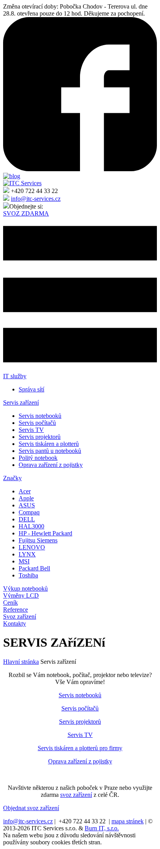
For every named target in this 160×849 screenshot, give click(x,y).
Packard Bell (34, 568)
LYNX (27, 554)
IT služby (14, 376)
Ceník (10, 602)
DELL (27, 519)
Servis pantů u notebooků (50, 450)
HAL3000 (31, 526)
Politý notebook (38, 457)
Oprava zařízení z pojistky (51, 464)
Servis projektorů (40, 436)
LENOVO (32, 547)
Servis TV (31, 429)
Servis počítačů (37, 422)
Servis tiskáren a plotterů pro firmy (80, 748)
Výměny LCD (21, 595)
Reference (15, 609)
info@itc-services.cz (36, 198)
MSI (24, 561)
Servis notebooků (40, 415)
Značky (12, 478)
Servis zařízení (21, 402)
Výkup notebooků (25, 588)
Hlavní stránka (21, 661)
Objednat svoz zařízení (31, 808)
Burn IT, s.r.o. (102, 828)
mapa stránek (127, 821)
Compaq (29, 512)
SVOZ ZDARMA (26, 213)
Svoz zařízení (19, 616)
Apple (26, 498)
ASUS (27, 505)
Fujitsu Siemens (38, 540)
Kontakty (14, 623)
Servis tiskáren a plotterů (49, 443)
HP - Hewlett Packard (45, 533)
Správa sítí (31, 389)
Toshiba (28, 575)
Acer (25, 491)
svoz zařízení (76, 794)
